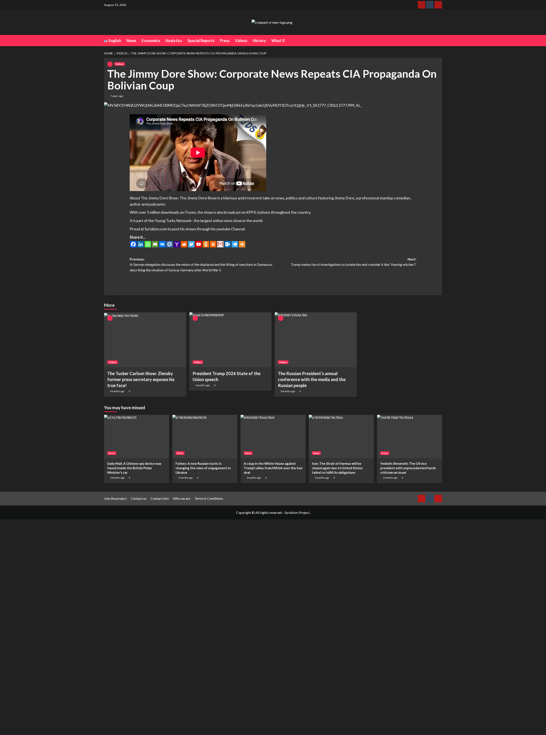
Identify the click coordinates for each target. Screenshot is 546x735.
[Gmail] (220, 244)
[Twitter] (191, 244)
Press (225, 40)
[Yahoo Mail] (177, 244)
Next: (353, 262)
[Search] (439, 40)
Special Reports (201, 40)
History (259, 40)
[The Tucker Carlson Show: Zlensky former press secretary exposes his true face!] (145, 339)
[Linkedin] (140, 244)
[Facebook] (133, 244)
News (131, 40)
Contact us (139, 498)
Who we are (181, 498)
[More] (242, 244)
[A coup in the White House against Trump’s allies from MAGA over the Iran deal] (273, 436)
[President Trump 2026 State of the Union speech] (230, 339)
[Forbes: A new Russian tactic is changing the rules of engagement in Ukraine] (204, 436)
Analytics (174, 40)
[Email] (155, 244)
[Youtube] (198, 244)
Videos (241, 40)
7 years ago (116, 96)
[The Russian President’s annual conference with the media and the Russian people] (316, 339)
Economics (151, 40)
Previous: (201, 264)
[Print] (213, 244)
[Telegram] (235, 244)
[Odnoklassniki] (206, 244)
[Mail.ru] (169, 244)
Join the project (115, 498)
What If (278, 40)
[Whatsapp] (148, 244)
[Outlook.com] (227, 244)
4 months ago (117, 391)
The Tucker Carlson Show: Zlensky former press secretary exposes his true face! (140, 379)
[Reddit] (184, 244)
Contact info (160, 498)
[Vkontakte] (162, 244)
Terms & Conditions (208, 498)
